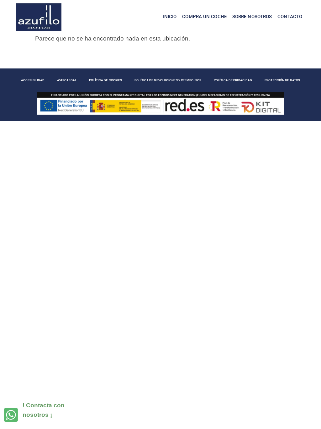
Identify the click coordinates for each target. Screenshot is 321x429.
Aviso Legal (66, 80)
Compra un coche (204, 16)
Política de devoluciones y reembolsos (167, 80)
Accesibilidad (33, 80)
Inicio (170, 16)
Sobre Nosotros (252, 16)
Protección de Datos (282, 80)
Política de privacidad (233, 80)
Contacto (289, 16)
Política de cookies (105, 80)
